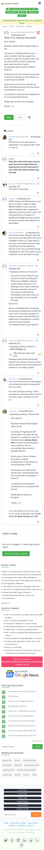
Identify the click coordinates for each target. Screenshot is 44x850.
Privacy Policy (21, 825)
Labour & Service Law (31, 765)
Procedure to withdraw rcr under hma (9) (20, 623)
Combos (25, 9)
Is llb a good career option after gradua (21, 721)
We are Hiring (14, 823)
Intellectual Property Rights (26, 770)
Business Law (7, 760)
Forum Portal (22, 793)
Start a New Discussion (22, 659)
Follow (20, 117)
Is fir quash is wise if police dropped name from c (22, 586)
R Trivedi (11, 184)
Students (26, 775)
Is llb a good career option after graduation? (20, 577)
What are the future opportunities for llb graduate (22, 574)
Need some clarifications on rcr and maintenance (24, 626)
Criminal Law (7, 765)
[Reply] (38, 153)
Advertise (23, 823)
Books (34, 9)
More (21, 15)
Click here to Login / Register (16, 554)
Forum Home (22, 790)
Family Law (18, 765)
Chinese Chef (14, 32)
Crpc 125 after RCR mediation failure (19, 620)
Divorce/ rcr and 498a (13, 647)
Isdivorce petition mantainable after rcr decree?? (23, 638)
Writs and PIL (11, 12)
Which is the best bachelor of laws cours (22, 735)
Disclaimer (12, 825)
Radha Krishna (13, 379)
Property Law (7, 775)
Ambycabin (12, 199)
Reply (9, 117)
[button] (38, 33)
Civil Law (17, 760)
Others (34, 775)
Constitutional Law (29, 760)
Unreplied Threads (22, 664)
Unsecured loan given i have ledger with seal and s (22, 580)
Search (37, 746)
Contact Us (30, 825)
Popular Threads (22, 801)
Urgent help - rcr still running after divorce (21, 629)
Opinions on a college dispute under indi (22, 711)
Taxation (17, 775)
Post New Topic (22, 805)
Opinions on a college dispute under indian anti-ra (22, 589)
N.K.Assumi (12, 232)
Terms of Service (33, 823)
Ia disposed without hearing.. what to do (18, 595)
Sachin (11, 411)
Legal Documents (8, 770)
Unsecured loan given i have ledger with (22, 731)
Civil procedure (9, 598)
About (6, 823)
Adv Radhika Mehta (14, 137)
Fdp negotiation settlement (13, 583)
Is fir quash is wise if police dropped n (21, 716)
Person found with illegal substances (17, 592)
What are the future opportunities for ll (22, 726)
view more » (37, 741)
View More (4, 603)
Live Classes (14, 9)
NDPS (22, 12)
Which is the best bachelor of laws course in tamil (22, 572)
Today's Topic (22, 798)
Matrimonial (33, 12)
